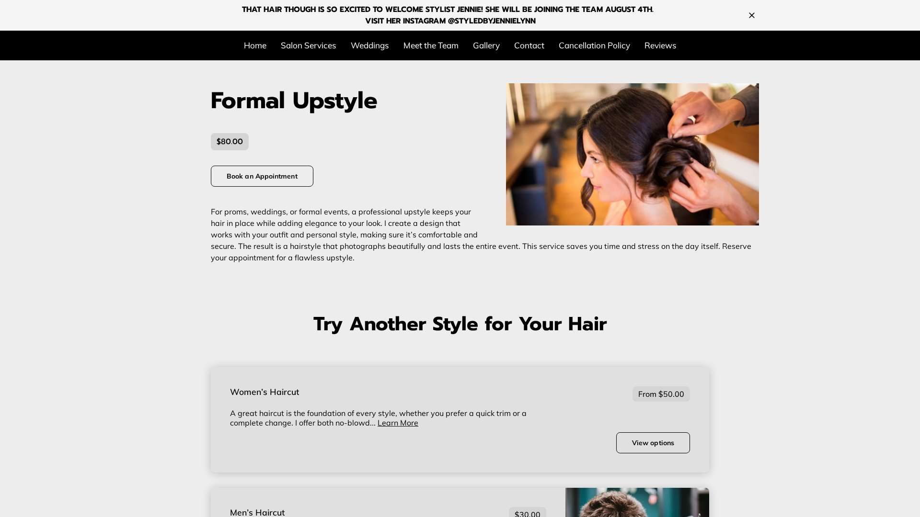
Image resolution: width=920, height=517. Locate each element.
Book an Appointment (262, 176)
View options (653, 442)
